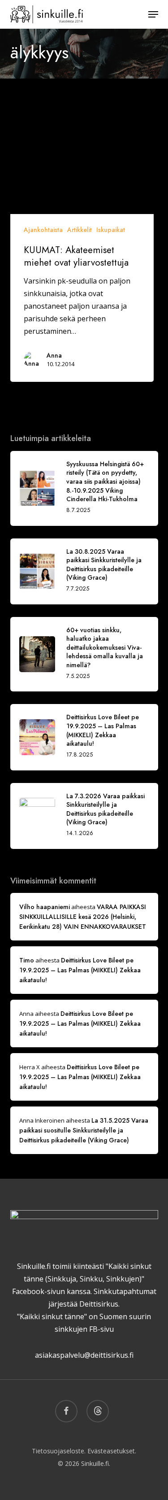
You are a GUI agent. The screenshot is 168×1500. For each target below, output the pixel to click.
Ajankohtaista (43, 229)
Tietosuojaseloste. (59, 1451)
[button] (153, 14)
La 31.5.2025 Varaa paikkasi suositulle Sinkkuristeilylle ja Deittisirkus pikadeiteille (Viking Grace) (83, 1130)
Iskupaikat (110, 229)
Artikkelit (79, 229)
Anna (54, 355)
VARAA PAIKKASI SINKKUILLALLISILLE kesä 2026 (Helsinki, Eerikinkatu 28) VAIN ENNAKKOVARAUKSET (82, 916)
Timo (26, 960)
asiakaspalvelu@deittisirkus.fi (84, 1355)
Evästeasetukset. (111, 1451)
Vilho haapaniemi (44, 906)
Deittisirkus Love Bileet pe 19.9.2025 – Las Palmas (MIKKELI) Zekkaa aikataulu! (80, 970)
